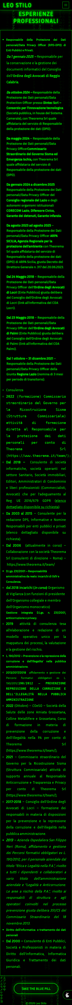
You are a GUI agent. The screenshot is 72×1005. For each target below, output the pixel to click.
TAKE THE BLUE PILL (36, 988)
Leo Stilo (17, 5)
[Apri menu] (65, 5)
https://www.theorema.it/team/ (37, 456)
